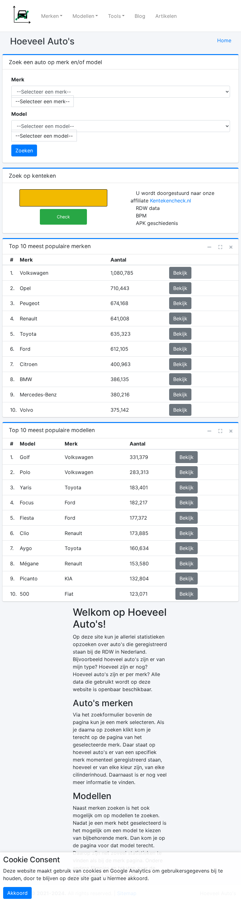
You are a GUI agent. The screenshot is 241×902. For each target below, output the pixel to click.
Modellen (83, 16)
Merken (50, 16)
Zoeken (24, 150)
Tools (114, 16)
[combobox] (42, 101)
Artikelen (166, 16)
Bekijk (180, 273)
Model (19, 114)
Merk (17, 79)
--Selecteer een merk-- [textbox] (42, 101)
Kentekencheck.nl (170, 200)
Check (63, 216)
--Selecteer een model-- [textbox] (44, 136)
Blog (140, 16)
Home (224, 40)
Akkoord (17, 893)
